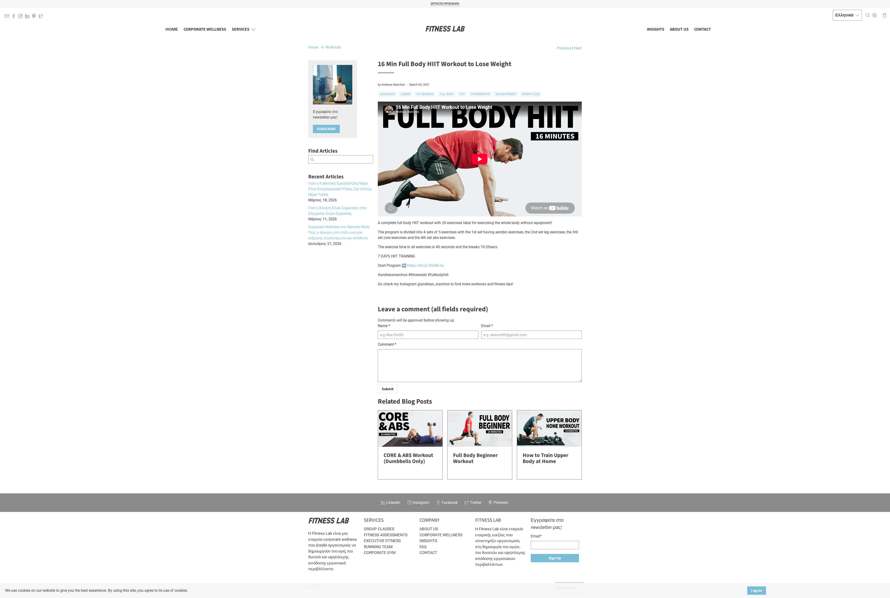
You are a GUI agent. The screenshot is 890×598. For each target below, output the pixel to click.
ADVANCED (387, 94)
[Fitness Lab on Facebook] (14, 17)
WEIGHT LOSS (531, 94)
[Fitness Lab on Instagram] (21, 17)
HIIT (462, 94)
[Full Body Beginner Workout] (480, 428)
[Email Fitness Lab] (8, 17)
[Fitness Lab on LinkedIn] (28, 17)
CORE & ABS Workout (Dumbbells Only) (408, 458)
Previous (564, 48)
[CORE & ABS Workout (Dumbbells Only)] (410, 428)
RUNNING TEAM (378, 546)
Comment (387, 344)
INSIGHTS (655, 29)
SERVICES (240, 29)
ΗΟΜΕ (171, 29)
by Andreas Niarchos (391, 84)
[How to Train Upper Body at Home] (549, 428)
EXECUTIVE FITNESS (382, 540)
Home (313, 47)
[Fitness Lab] (445, 29)
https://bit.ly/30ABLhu (425, 265)
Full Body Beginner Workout (475, 458)
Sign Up (555, 558)
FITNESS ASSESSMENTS (385, 535)
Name (384, 326)
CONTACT (702, 29)
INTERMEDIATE (480, 94)
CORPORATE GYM (380, 552)
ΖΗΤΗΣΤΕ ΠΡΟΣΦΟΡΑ (445, 4)
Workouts (333, 47)
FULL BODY (447, 94)
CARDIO (405, 94)
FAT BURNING (425, 94)
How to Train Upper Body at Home (545, 458)
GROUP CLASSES (379, 529)
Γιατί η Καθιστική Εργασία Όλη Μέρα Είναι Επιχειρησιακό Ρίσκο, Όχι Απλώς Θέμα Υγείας (340, 189)
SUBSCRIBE (326, 129)
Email (487, 326)
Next (578, 48)
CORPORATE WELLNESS (205, 29)
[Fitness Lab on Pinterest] (35, 17)
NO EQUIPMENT (506, 94)
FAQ (423, 546)
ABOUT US (679, 29)
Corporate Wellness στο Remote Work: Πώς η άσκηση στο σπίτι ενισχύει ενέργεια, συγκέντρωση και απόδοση (339, 232)
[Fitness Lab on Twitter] (41, 17)
